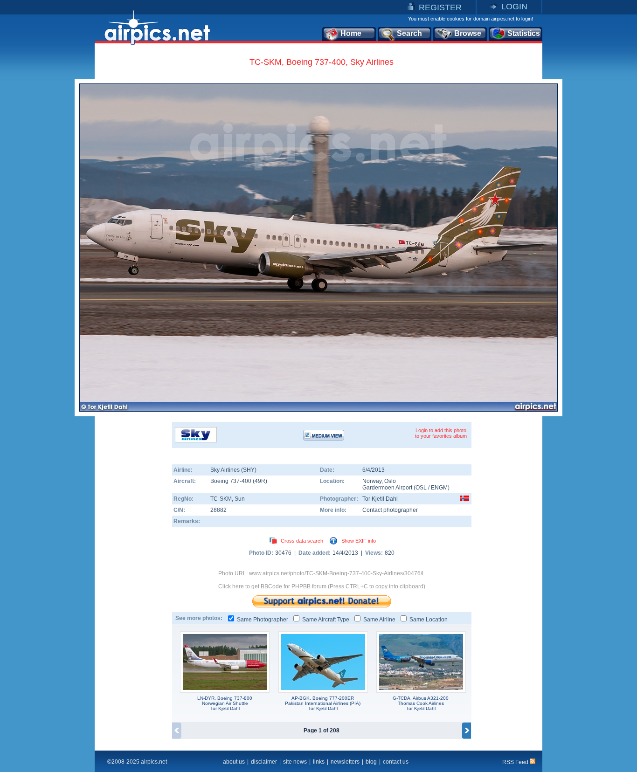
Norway (371, 481)
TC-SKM (221, 499)
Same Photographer (262, 619)
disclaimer (264, 761)
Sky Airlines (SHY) (233, 470)
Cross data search (302, 541)
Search (409, 33)
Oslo (390, 481)
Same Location (428, 619)
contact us (396, 761)
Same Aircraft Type (326, 619)
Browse (467, 33)
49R (260, 481)
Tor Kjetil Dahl (380, 499)
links (319, 761)
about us (234, 761)
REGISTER (440, 7)
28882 (218, 510)
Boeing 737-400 (231, 481)
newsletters (345, 761)
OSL (421, 487)
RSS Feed (516, 762)
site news (295, 761)
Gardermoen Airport (387, 487)
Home (350, 33)
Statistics (523, 33)
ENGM (439, 487)
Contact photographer (390, 510)
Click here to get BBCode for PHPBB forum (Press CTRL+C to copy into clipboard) (321, 586)
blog (371, 761)
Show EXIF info (358, 541)
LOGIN (514, 6)
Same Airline (379, 619)
